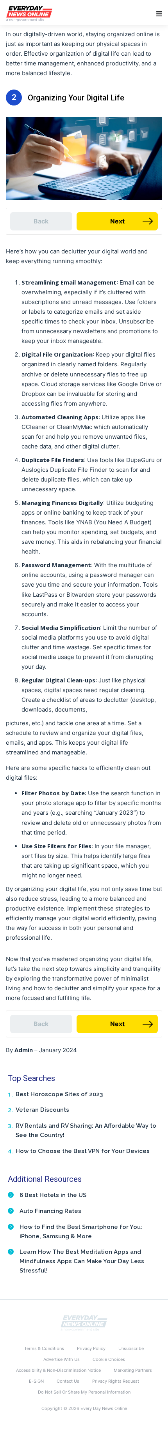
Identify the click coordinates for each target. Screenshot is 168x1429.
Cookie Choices (109, 1359)
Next (117, 221)
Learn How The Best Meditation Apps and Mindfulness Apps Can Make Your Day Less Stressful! (82, 1261)
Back (41, 221)
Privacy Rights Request (115, 1381)
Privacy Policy (91, 1348)
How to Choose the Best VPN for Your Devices (83, 1151)
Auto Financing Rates (50, 1211)
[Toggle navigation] (159, 13)
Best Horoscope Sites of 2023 (59, 1094)
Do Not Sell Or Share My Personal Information (84, 1392)
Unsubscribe (131, 1348)
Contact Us (68, 1381)
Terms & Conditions (44, 1348)
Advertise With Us (61, 1359)
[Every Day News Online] (84, 1322)
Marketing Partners (133, 1370)
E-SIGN (36, 1381)
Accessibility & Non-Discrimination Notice (58, 1370)
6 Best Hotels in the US (53, 1195)
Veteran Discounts (42, 1109)
